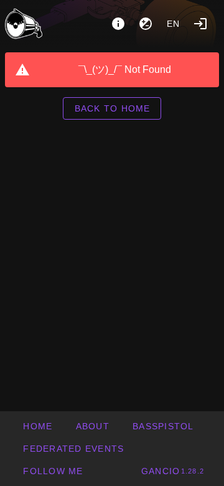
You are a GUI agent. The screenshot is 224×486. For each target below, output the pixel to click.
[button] (73, 448)
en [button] (173, 24)
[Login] (200, 23)
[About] (118, 23)
